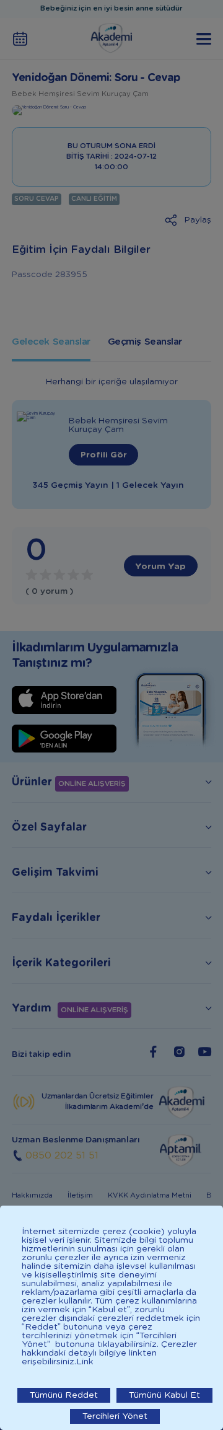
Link (85, 1361)
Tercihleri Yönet (114, 1416)
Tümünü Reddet (64, 1395)
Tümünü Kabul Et (164, 1395)
